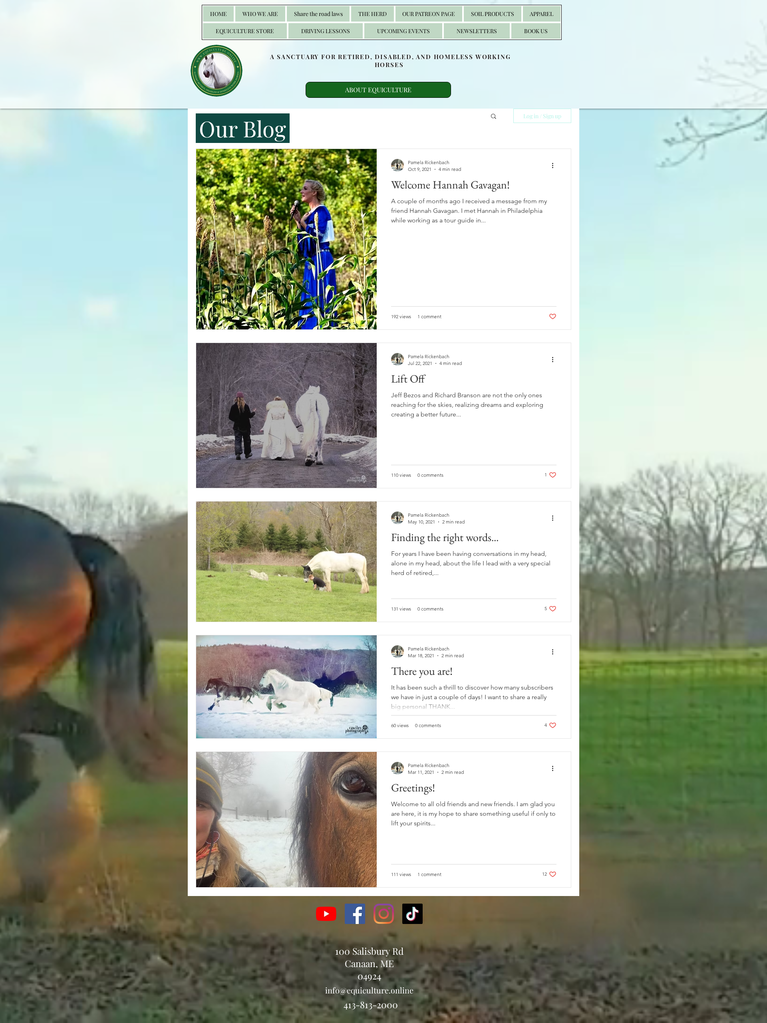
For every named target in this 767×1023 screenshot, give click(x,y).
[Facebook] (355, 914)
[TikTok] (412, 914)
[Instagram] (384, 914)
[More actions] (555, 165)
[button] (372, 13)
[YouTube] (326, 914)
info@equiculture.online (369, 990)
